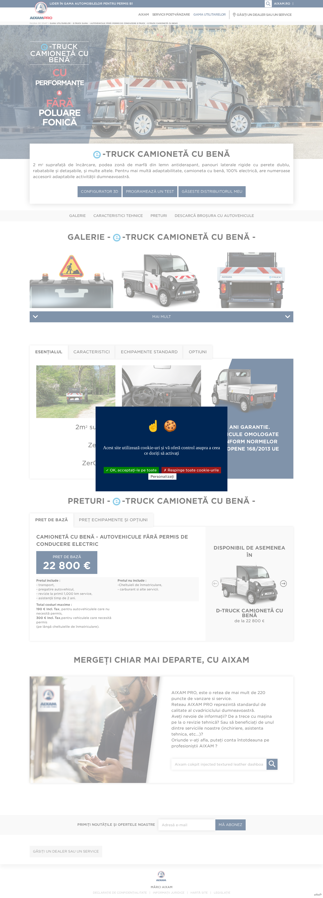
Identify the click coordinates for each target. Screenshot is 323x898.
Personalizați (162, 476)
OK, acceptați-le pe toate (133, 470)
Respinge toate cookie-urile (193, 470)
